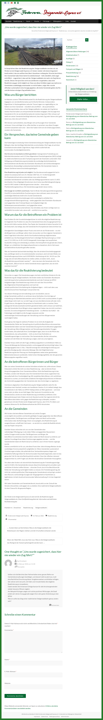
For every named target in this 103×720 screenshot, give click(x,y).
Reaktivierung (17, 21)
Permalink (20, 567)
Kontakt (73, 21)
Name (7, 659)
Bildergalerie (57, 21)
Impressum (37, 716)
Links (67, 21)
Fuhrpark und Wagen (73, 69)
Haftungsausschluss (54, 716)
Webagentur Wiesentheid (74, 714)
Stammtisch (70, 80)
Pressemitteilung (72, 73)
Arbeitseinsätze (71, 55)
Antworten (55, 605)
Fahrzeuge (46, 21)
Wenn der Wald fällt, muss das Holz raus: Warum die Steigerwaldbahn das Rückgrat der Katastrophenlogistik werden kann (31, 541)
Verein (28, 21)
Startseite (8, 21)
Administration (65, 716)
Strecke (36, 21)
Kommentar (9, 630)
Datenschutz (44, 716)
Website (7, 683)
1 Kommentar (12, 519)
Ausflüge (69, 58)
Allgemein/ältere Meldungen (76, 51)
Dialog (68, 62)
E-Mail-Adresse (10, 671)
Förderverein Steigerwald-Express (18, 516)
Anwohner (17, 508)
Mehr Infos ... (83, 99)
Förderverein (70, 66)
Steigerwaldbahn (41, 508)
